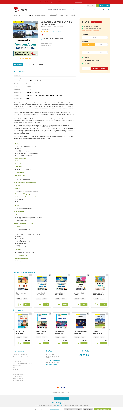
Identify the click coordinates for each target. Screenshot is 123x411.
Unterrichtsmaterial (18, 374)
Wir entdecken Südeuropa (41, 332)
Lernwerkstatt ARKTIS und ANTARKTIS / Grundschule (40, 293)
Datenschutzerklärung (58, 392)
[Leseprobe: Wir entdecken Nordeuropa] (59, 343)
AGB (14, 367)
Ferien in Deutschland (19, 378)
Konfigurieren (88, 409)
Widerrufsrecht (17, 365)
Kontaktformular (17, 361)
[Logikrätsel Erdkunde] (23, 321)
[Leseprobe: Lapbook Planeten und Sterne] (78, 343)
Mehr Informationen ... (54, 409)
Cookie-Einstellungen (18, 370)
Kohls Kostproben (18, 380)
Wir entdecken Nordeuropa (60, 332)
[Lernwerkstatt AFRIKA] (23, 283)
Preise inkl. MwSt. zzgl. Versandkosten (91, 30)
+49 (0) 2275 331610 (54, 360)
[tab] (18, 64)
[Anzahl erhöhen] (89, 68)
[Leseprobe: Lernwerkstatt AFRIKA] (21, 304)
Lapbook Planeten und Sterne (80, 332)
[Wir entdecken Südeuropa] (42, 321)
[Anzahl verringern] (83, 68)
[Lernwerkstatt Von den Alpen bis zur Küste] (25, 38)
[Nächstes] (109, 290)
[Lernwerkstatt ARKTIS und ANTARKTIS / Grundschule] (42, 283)
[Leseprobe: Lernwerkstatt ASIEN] (78, 304)
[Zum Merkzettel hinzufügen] (30, 275)
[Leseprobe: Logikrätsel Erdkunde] (21, 343)
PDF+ (101, 44)
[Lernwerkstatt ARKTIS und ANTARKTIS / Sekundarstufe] (61, 283)
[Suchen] (73, 9)
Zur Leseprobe (26, 58)
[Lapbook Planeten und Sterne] (80, 321)
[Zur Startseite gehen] (20, 9)
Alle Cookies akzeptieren (102, 409)
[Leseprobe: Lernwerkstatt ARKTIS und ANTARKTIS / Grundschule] (40, 304)
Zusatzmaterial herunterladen (21, 357)
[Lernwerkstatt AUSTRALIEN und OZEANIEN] (100, 283)
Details (26, 304)
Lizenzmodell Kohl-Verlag (20, 354)
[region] (61, 2)
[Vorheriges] (13, 290)
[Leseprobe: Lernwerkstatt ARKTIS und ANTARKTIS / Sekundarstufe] (59, 304)
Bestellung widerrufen (61, 398)
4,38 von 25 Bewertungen (55, 31)
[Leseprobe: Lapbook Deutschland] (97, 343)
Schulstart (16, 372)
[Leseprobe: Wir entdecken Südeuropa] (40, 343)
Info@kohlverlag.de (51, 364)
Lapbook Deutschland (97, 332)
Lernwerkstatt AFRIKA (21, 293)
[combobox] (58, 9)
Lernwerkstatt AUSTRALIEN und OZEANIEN (99, 293)
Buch (94, 37)
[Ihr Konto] (99, 9)
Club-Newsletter (17, 376)
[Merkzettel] (95, 9)
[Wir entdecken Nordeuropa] (61, 321)
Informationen (18, 351)
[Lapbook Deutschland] (100, 321)
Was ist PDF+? (17, 359)
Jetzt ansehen (78, 2)
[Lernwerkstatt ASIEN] (80, 283)
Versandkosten (58, 405)
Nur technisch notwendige (73, 409)
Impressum (68, 392)
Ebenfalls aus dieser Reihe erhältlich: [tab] (25, 273)
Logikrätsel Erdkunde (20, 332)
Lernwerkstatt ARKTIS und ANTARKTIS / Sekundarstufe (60, 293)
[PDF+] (42, 35)
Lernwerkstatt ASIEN (79, 293)
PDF (88, 44)
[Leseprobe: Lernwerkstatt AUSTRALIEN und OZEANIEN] (97, 304)
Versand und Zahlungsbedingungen (22, 363)
